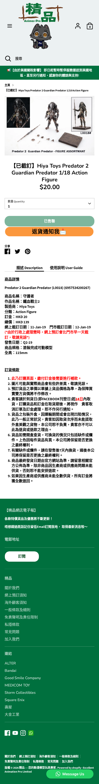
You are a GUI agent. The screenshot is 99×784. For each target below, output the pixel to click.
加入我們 (12, 639)
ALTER (10, 663)
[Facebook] (7, 733)
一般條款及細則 (17, 609)
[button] (49, 231)
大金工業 (12, 714)
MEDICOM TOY (17, 685)
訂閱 (22, 556)
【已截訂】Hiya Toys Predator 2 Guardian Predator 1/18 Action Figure (46, 90)
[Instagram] (23, 733)
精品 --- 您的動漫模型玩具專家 (37, 767)
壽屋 (8, 707)
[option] (49, 125)
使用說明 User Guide (66, 267)
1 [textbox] (9, 206)
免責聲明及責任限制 (21, 617)
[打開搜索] (7, 58)
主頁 (7, 85)
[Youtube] (15, 733)
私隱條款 (12, 624)
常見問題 (12, 631)
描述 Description (29, 267)
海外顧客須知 (16, 602)
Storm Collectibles (20, 692)
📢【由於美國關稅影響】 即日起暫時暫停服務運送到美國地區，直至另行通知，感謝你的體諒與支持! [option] (49, 72)
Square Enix (15, 699)
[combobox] (49, 203)
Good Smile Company (23, 678)
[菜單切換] (10, 26)
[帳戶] (77, 23)
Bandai (10, 670)
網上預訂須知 (16, 595)
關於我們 (12, 588)
